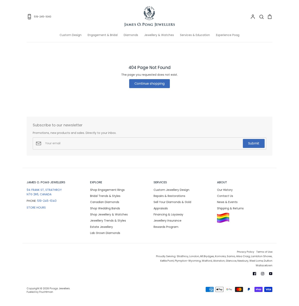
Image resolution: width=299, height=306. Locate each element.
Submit (253, 143)
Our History (225, 190)
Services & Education (195, 35)
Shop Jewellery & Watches (109, 214)
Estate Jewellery (101, 227)
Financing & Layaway (168, 214)
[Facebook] (254, 274)
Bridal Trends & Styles (105, 196)
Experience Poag (227, 35)
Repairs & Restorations (169, 196)
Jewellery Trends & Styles (108, 221)
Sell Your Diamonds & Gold (172, 202)
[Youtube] (271, 274)
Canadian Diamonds (104, 202)
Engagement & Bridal (103, 35)
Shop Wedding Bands (105, 208)
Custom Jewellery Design (171, 190)
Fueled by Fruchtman (40, 292)
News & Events (227, 202)
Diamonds (131, 35)
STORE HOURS (36, 207)
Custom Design (71, 35)
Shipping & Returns (230, 208)
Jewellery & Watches (159, 35)
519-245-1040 (47, 201)
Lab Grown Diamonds (105, 233)
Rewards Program (166, 227)
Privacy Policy (245, 252)
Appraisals (161, 208)
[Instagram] (263, 274)
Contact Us (225, 196)
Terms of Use (264, 252)
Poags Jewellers (60, 288)
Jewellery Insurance (167, 221)
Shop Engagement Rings (107, 190)
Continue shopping (149, 83)
